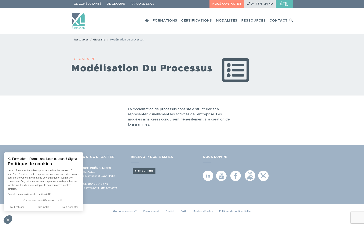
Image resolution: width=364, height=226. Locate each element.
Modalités (227, 20)
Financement (151, 211)
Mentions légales (203, 211)
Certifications (196, 20)
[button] (8, 219)
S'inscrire (144, 171)
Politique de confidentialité (235, 211)
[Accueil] (79, 19)
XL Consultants (87, 3)
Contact (279, 20)
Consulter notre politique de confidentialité (29, 194)
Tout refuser (17, 206)
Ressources (253, 20)
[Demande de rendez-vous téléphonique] (284, 4)
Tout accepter (70, 206)
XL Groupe (116, 3)
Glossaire (99, 39)
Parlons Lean (142, 3)
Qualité (170, 211)
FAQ (183, 211)
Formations (165, 20)
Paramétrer (43, 206)
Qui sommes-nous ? (125, 211)
